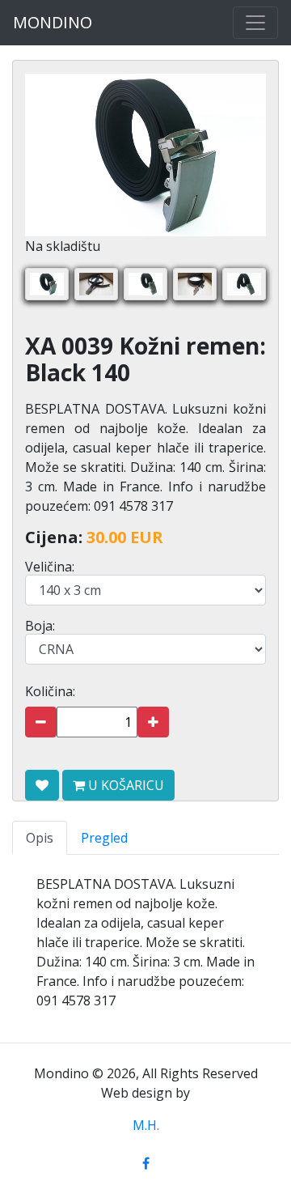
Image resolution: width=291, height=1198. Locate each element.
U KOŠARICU (124, 785)
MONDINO (52, 22)
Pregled (104, 838)
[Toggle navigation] (255, 22)
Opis (39, 838)
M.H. (146, 1125)
